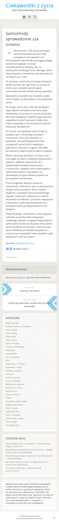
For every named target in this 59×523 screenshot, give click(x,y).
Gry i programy (12, 357)
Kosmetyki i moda (14, 367)
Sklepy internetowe (14, 404)
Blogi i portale (12, 323)
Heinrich (39, 518)
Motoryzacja (11, 257)
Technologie (11, 421)
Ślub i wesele (12, 408)
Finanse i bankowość (15, 347)
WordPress (30, 518)
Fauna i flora (11, 340)
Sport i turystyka (13, 415)
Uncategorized (12, 425)
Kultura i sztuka (13, 377)
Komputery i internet (15, 364)
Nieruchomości (13, 394)
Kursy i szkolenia (13, 381)
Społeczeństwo (12, 411)
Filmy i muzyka (12, 343)
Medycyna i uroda (14, 387)
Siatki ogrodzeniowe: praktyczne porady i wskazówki (29, 303)
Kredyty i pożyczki (14, 370)
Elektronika (11, 336)
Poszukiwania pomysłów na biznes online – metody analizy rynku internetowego (29, 451)
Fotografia (10, 350)
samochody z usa (24, 243)
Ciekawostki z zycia (29, 5)
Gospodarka (11, 353)
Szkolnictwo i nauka (15, 418)
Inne (8, 360)
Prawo (8, 398)
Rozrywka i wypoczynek (16, 401)
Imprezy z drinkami (29, 289)
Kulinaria (10, 374)
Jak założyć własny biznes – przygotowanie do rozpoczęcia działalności (26, 463)
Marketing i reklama (15, 384)
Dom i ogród (11, 330)
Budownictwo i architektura (18, 326)
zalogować (20, 277)
